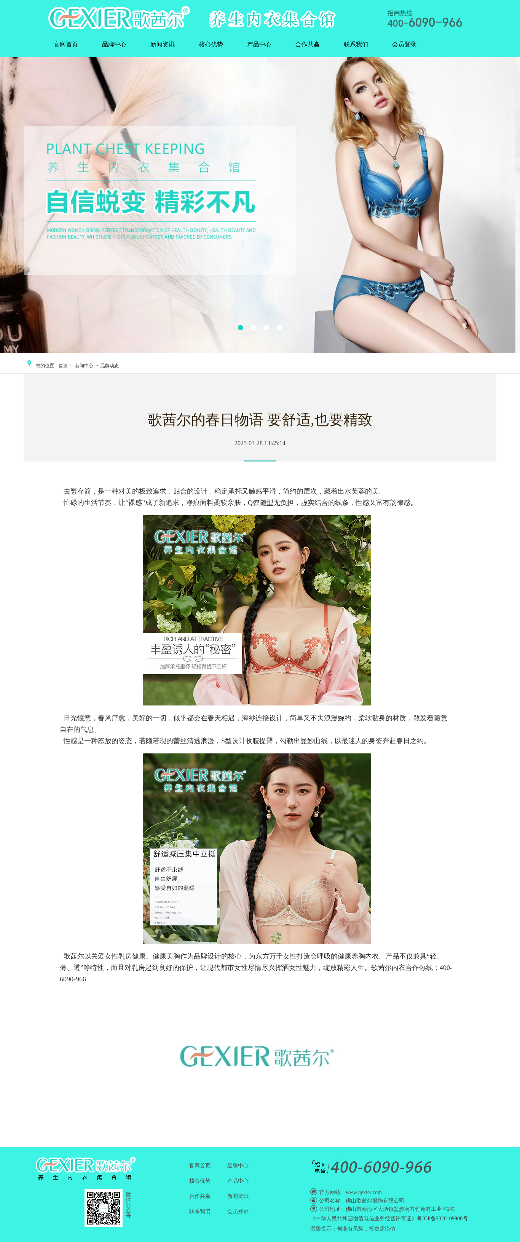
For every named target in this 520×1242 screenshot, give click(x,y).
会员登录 (404, 44)
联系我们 (356, 44)
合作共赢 (307, 44)
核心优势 (211, 44)
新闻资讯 (162, 44)
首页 (63, 365)
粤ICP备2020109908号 (442, 1218)
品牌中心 (114, 44)
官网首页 (66, 44)
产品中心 (259, 44)
